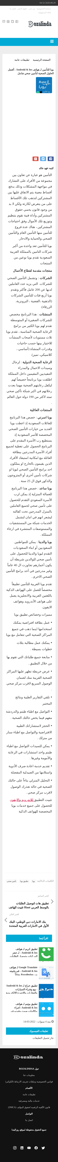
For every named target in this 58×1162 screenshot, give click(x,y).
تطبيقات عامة (22, 59)
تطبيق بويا (24, 881)
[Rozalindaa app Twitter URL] (43, 1148)
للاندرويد (27, 800)
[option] (29, 86)
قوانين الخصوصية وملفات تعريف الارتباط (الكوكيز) (29, 1081)
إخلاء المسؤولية (44, 12)
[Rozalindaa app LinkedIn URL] (21, 1148)
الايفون (14, 800)
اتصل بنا (13, 9)
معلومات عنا (29, 1075)
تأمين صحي (11, 881)
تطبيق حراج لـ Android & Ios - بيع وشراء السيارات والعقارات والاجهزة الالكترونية (21, 989)
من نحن (32, 9)
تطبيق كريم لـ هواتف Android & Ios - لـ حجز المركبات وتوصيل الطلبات (23, 953)
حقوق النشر (22, 9)
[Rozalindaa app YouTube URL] (29, 1148)
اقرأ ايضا (43, 938)
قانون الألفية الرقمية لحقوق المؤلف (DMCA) (29, 1107)
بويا (33, 881)
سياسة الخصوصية (44, 9)
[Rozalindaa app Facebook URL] (36, 1148)
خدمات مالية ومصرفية (29, 1101)
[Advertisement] (29, 128)
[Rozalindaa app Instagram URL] (14, 1148)
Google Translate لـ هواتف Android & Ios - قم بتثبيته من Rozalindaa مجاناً (23, 971)
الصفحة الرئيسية (41, 59)
